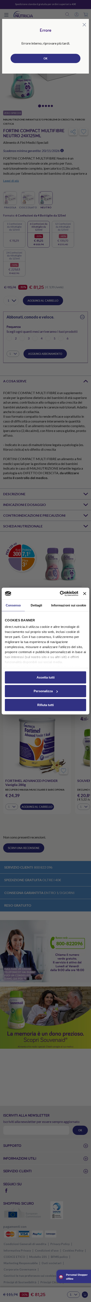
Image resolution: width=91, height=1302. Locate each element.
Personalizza (43, 691)
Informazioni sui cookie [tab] (68, 605)
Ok (45, 58)
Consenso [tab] (13, 605)
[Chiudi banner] (84, 593)
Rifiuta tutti (45, 704)
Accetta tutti (46, 677)
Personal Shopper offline (77, 1276)
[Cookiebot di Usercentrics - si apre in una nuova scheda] (59, 593)
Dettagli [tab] (36, 605)
